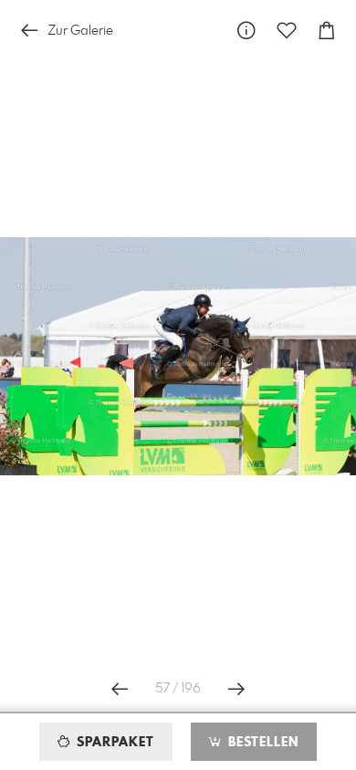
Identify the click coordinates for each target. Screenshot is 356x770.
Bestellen (261, 742)
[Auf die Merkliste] (287, 30)
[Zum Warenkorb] (327, 30)
